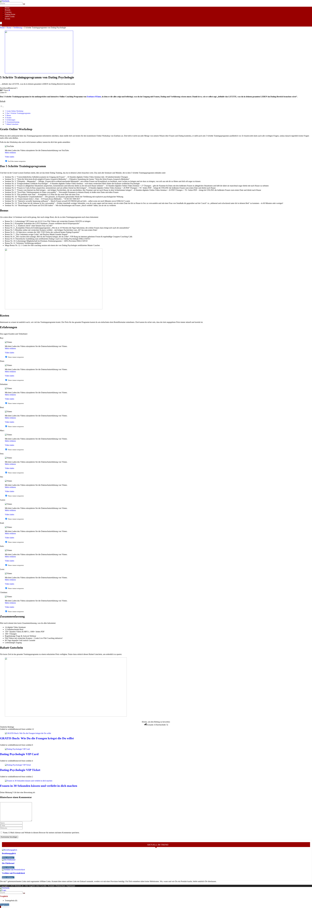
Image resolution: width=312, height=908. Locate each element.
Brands (7, 10)
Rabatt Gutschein (12, 124)
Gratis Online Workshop (15, 111)
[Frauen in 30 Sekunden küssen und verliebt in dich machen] (28, 781)
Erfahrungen (11, 120)
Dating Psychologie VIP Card (19, 754)
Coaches (8, 12)
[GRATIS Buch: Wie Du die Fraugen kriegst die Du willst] (28, 733)
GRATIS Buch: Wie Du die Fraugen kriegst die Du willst (37, 738)
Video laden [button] (9, 157)
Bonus (9, 115)
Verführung (17, 28)
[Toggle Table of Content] (2, 107)
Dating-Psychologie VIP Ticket (20, 770)
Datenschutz (60, 886)
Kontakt (51, 886)
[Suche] (24, 893)
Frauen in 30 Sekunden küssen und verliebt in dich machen (38, 785)
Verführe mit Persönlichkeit (13, 873)
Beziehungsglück (9, 853)
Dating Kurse (10, 14)
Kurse (9, 28)
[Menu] (1, 23)
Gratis (10, 16)
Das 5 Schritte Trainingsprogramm (18, 113)
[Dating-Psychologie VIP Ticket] (18, 765)
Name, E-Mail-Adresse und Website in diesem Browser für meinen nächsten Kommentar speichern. (41, 833)
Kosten (9, 118)
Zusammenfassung (13, 122)
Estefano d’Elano (94, 97)
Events (7, 19)
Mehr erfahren (10, 153)
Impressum (71, 886)
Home (7, 8)
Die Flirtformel (8, 863)
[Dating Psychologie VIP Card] (17, 749)
